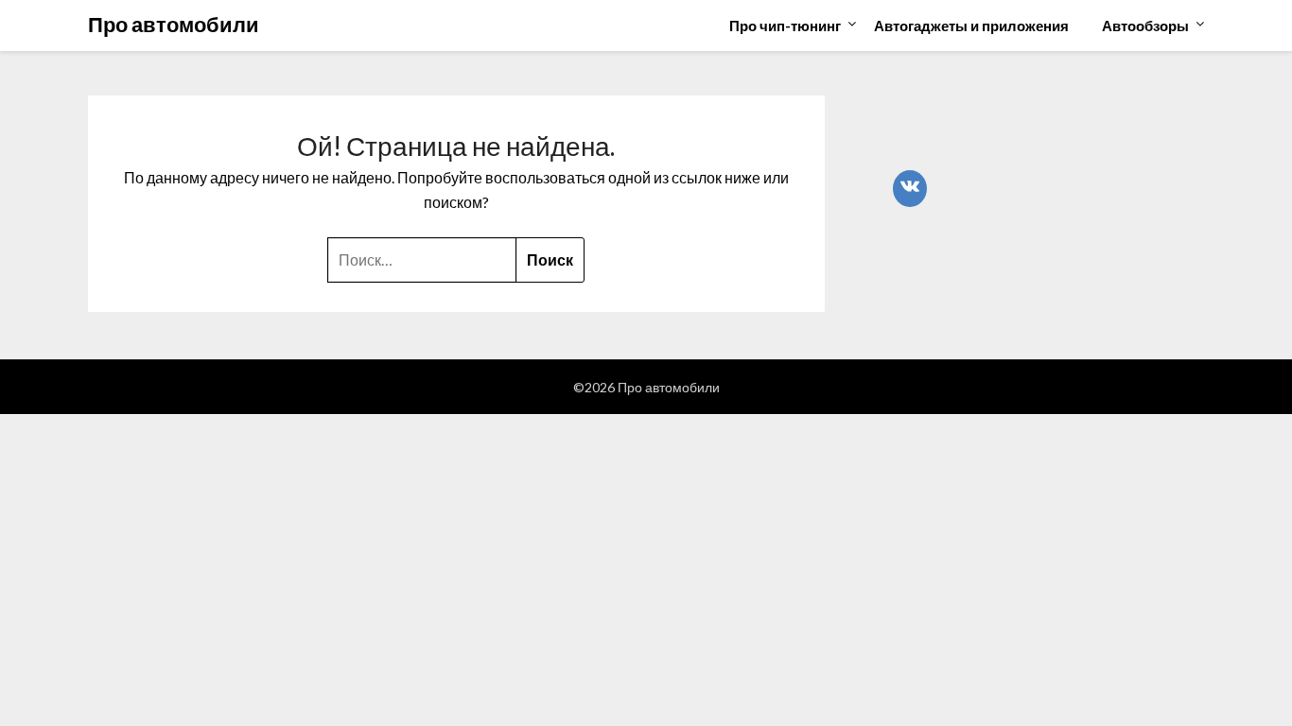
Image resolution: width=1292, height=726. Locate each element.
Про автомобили (173, 24)
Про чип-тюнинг (785, 25)
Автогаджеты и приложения (971, 25)
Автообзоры (1145, 25)
